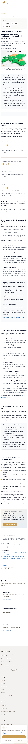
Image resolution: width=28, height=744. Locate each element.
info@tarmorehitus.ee (8, 661)
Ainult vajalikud (8, 740)
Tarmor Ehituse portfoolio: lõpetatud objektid (14, 558)
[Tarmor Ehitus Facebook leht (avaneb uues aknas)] (15, 670)
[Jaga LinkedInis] (9, 569)
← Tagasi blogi (4, 565)
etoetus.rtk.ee (21, 547)
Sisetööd (3, 714)
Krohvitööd (4, 708)
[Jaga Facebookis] (5, 569)
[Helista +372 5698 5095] (22, 2)
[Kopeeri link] (12, 569)
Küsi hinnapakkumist (10, 524)
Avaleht (2, 10)
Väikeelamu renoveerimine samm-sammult (13, 556)
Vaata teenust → (7, 599)
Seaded (20, 740)
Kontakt (3, 692)
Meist (2, 689)
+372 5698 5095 (7, 658)
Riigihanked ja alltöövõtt (7, 724)
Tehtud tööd (4, 686)
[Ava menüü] (25, 2)
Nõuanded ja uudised (6, 695)
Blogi (7, 10)
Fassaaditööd (4, 705)
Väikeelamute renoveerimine (8, 711)
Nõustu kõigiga (14, 736)
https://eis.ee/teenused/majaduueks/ (12, 545)
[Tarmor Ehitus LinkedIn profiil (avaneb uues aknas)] (12, 670)
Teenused (3, 683)
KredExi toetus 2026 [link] (15, 10)
